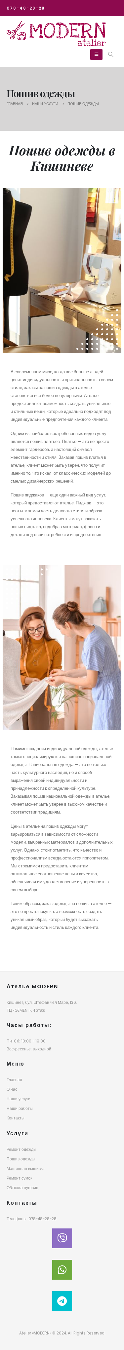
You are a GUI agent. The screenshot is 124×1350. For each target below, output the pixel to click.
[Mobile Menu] (96, 54)
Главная (14, 1079)
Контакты (15, 1118)
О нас (12, 1089)
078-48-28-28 (26, 8)
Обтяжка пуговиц (22, 1187)
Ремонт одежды (21, 1149)
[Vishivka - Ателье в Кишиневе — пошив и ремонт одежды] (56, 33)
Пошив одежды (21, 1159)
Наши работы (20, 1108)
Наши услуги (18, 1099)
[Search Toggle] (110, 54)
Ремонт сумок (19, 1178)
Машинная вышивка (26, 1168)
